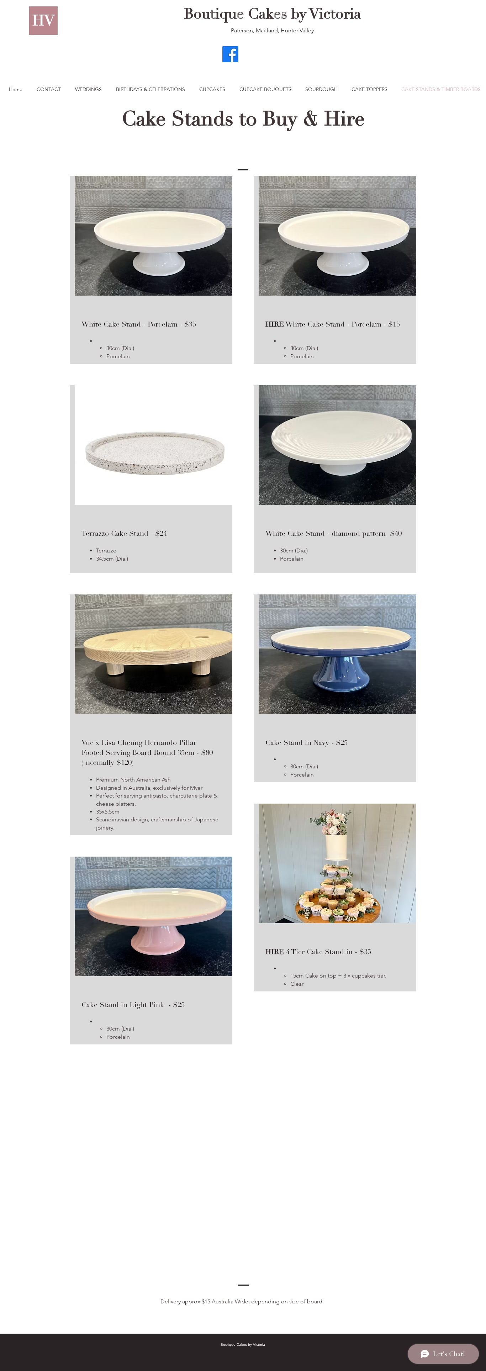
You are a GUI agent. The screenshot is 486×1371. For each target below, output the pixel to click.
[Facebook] (230, 54)
